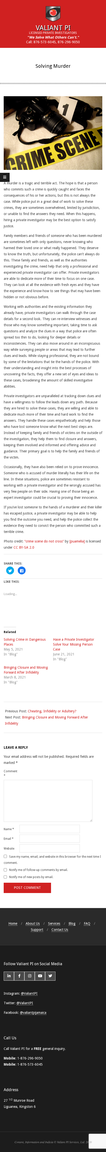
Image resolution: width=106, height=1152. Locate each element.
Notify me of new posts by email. (31, 877)
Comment (10, 773)
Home (12, 923)
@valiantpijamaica (33, 1013)
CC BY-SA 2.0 (24, 547)
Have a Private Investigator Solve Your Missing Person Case (73, 644)
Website (9, 848)
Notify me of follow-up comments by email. (38, 870)
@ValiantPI (29, 993)
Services (54, 923)
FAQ (87, 923)
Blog (72, 923)
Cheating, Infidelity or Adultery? (52, 711)
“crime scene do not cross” (44, 541)
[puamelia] (77, 541)
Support (37, 930)
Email (9, 838)
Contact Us (60, 930)
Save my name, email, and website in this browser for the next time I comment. (52, 859)
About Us (33, 923)
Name (9, 829)
